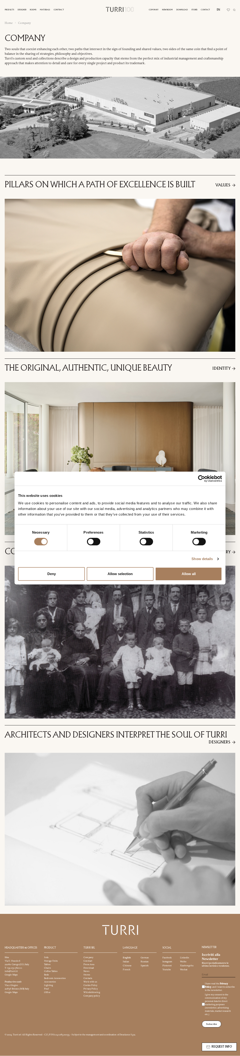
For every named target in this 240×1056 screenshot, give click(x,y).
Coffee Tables (50, 971)
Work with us (90, 981)
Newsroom (167, 10)
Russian (145, 961)
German (145, 957)
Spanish (145, 965)
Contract (59, 10)
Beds (46, 974)
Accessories (50, 981)
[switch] (93, 541)
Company (153, 10)
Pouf (46, 988)
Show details (202, 559)
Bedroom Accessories (55, 978)
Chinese (127, 965)
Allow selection (120, 574)
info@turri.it (11, 971)
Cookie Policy (90, 985)
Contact (205, 10)
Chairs (47, 967)
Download (182, 10)
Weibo (183, 961)
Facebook (167, 957)
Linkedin (184, 957)
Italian (126, 961)
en (218, 10)
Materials (45, 10)
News (86, 971)
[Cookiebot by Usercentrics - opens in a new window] (201, 478)
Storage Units (51, 960)
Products (9, 10)
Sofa (46, 957)
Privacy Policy (90, 988)
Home (9, 23)
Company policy (91, 995)
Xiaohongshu (187, 965)
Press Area (88, 964)
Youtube (166, 969)
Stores (194, 10)
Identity (221, 368)
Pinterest (167, 965)
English (127, 957)
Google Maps (11, 974)
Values (222, 185)
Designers (219, 742)
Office (47, 992)
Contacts (87, 978)
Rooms (33, 10)
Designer (22, 10)
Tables (47, 964)
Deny (51, 574)
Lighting (48, 985)
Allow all (189, 574)
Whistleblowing (91, 992)
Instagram (167, 961)
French (126, 969)
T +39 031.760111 (13, 967)
